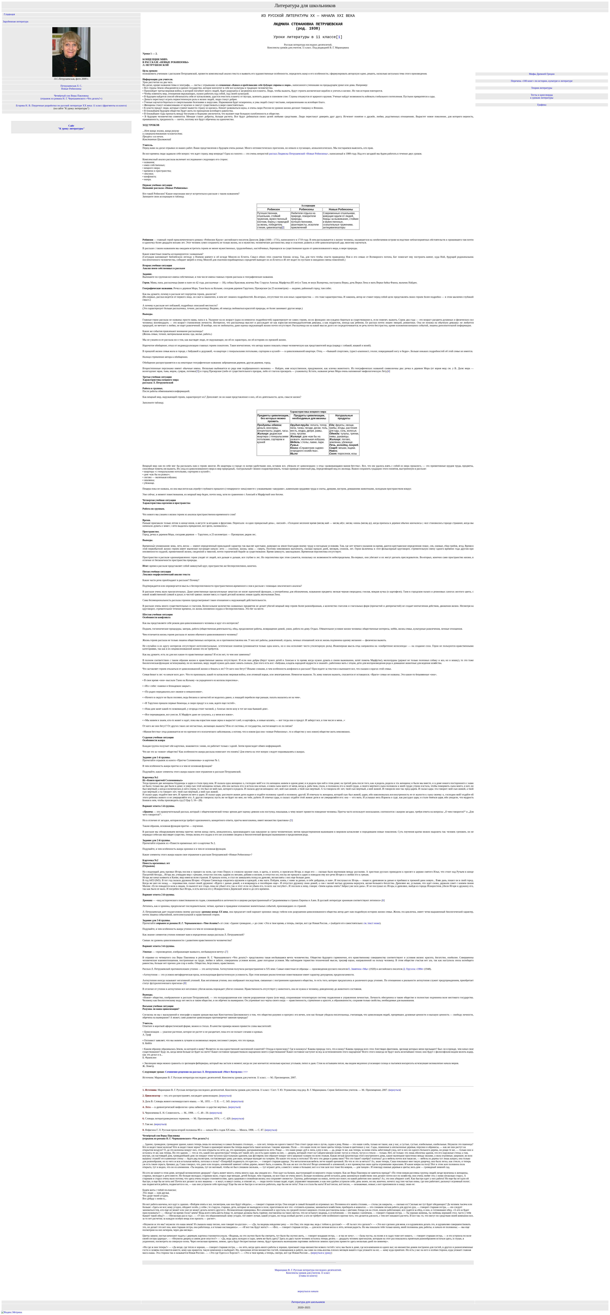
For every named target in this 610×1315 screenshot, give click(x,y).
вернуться (394, 1090)
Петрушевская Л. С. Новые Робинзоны (71, 87)
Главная (8, 14)
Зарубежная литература (15, 21)
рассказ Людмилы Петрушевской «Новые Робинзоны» (298, 153)
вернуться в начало (308, 1291)
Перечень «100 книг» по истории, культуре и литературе (542, 81)
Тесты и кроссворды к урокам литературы (541, 96)
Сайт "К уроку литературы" (71, 127)
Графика (541, 104)
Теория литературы (541, 88)
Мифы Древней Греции (542, 74)
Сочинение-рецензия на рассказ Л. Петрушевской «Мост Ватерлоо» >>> (206, 1071)
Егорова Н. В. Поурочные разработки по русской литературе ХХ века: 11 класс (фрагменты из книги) (71, 105)
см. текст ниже (372, 923)
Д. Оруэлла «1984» (413, 969)
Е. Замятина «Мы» (358, 969)
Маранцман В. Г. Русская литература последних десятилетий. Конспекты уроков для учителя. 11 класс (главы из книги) (308, 1273)
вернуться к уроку (321, 1252)
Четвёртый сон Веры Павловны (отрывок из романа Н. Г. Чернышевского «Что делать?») (71, 97)
